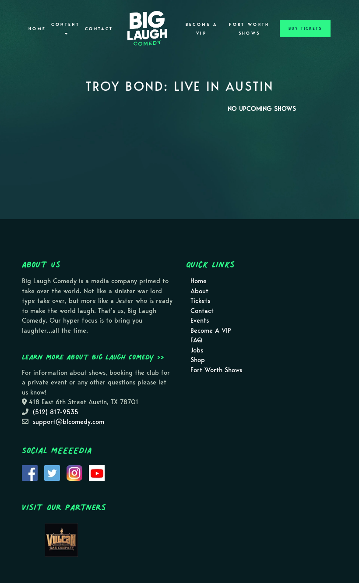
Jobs (196, 350)
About (199, 291)
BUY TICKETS (305, 28)
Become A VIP (202, 29)
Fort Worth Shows (249, 29)
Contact (99, 29)
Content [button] (65, 24)
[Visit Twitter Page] (52, 472)
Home (37, 29)
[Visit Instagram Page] (74, 472)
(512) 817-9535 (55, 412)
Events (199, 320)
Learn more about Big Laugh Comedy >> (93, 357)
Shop (197, 360)
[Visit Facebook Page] (30, 472)
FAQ (196, 340)
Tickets (200, 301)
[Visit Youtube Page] (97, 472)
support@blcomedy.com (68, 422)
